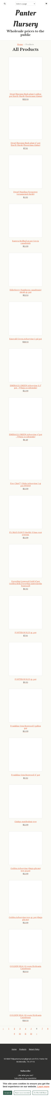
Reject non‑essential (22, 1093)
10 (20, 1034)
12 (31, 1034)
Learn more (43, 1086)
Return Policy (34, 1049)
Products (22, 1049)
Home (20, 44)
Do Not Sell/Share (40, 1093)
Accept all (7, 1093)
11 (25, 1034)
